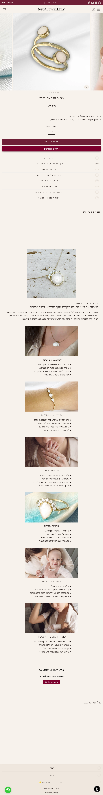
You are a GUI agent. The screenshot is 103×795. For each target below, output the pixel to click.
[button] (51, 148)
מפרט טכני (48, 158)
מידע (52, 775)
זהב (51, 131)
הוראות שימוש (49, 169)
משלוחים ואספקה (49, 186)
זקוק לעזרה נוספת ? (48, 198)
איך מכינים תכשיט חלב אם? (49, 163)
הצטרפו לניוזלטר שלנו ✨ (52, 782)
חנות (52, 768)
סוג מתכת (51, 126)
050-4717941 (7, 2)
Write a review (51, 682)
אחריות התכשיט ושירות (49, 180)
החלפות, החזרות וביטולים (49, 192)
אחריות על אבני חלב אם (49, 175)
